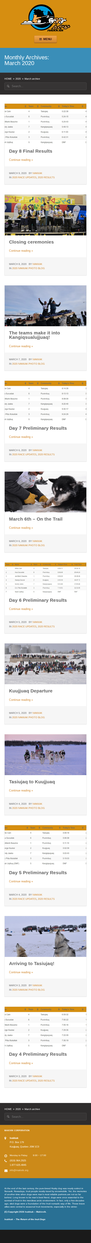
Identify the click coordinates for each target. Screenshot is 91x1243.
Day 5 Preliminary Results (38, 872)
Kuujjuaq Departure (31, 690)
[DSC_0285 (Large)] (45, 214)
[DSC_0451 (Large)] (45, 305)
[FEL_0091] (45, 754)
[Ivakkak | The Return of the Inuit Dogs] (45, 17)
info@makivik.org (19, 1170)
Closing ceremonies (31, 241)
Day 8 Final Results (30, 151)
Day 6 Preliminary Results (38, 600)
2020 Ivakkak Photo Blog (28, 268)
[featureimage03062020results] (45, 401)
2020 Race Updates (24, 177)
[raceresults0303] (45, 1027)
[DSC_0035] (45, 936)
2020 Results (46, 177)
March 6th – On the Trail (36, 518)
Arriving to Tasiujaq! (31, 963)
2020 (18, 78)
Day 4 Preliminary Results (38, 1054)
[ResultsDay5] (45, 577)
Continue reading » (21, 159)
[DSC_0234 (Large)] (45, 491)
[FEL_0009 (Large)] (45, 663)
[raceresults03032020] (45, 845)
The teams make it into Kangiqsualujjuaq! (34, 335)
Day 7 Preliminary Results (38, 428)
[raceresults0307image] (45, 124)
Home (8, 78)
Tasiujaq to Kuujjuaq (32, 781)
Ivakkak (37, 173)
